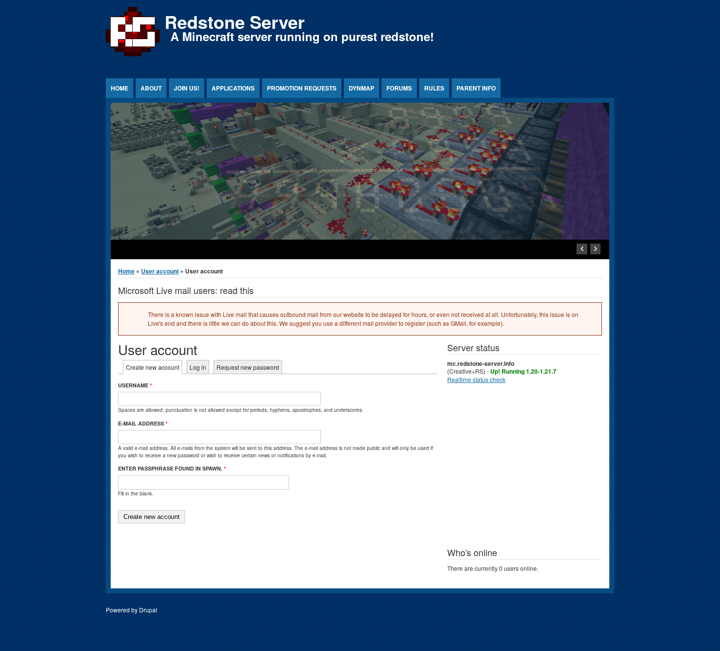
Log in (198, 367)
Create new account (154, 367)
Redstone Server (235, 21)
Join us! (186, 88)
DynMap (361, 88)
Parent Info (476, 88)
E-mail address (143, 423)
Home (119, 88)
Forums (399, 88)
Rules (434, 88)
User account (160, 271)
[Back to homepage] (133, 56)
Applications (233, 88)
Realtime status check (476, 379)
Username (135, 385)
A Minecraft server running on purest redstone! (302, 36)
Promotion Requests (301, 88)
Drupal (148, 610)
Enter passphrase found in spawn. (172, 468)
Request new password (247, 367)
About (151, 88)
